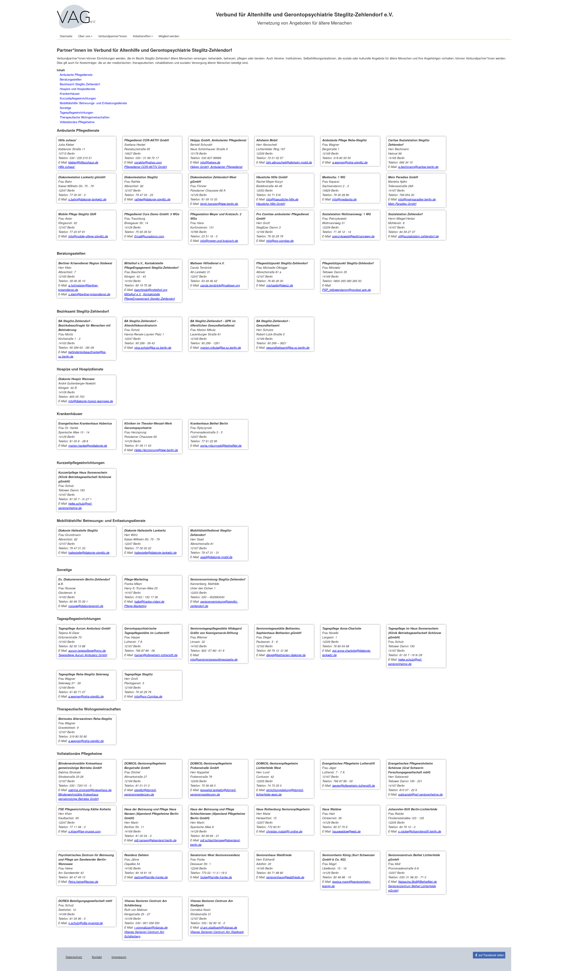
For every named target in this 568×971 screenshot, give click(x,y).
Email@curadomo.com (149, 236)
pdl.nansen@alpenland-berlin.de (155, 840)
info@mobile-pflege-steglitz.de (88, 236)
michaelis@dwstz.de (279, 285)
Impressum (119, 957)
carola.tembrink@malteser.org (220, 285)
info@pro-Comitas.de (148, 696)
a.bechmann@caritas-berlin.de (418, 167)
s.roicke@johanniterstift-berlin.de (419, 831)
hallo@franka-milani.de (149, 601)
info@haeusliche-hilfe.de (282, 199)
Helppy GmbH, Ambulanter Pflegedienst (216, 167)
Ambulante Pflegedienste (76, 74)
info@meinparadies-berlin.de (417, 199)
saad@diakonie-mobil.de (216, 557)
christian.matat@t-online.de (284, 831)
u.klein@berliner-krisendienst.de (89, 294)
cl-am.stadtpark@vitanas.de (218, 927)
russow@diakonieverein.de (85, 606)
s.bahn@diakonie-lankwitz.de (87, 199)
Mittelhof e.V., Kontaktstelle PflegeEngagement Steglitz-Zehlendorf (149, 296)
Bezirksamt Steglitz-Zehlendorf (80, 84)
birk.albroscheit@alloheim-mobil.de (289, 162)
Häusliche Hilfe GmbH (270, 203)
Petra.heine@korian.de (83, 881)
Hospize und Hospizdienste (77, 89)
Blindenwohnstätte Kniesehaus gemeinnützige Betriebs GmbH (78, 796)
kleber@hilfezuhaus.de (83, 162)
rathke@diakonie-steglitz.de (152, 199)
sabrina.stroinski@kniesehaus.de (90, 790)
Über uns (84, 36)
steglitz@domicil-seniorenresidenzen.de (140, 792)
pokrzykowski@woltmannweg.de (353, 236)
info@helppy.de (210, 162)
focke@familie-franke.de (216, 877)
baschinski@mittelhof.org (150, 290)
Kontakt (97, 957)
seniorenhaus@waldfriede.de (285, 877)
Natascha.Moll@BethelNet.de (417, 881)
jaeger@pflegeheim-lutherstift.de (353, 785)
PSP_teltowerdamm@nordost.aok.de (346, 290)
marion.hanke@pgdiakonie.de (87, 445)
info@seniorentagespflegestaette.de (214, 659)
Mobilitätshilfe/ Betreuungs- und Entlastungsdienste (93, 103)
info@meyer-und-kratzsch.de (219, 240)
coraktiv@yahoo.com (148, 162)
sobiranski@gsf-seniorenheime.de (420, 794)
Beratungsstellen (71, 79)
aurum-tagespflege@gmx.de (87, 650)
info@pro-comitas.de (280, 240)
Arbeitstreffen (142, 36)
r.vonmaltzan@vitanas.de (151, 927)
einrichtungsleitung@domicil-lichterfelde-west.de (280, 792)
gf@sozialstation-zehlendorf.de (418, 236)
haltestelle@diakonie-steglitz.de (88, 552)
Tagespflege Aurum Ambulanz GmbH (82, 655)
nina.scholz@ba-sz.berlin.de (152, 347)
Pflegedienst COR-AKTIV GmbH (145, 167)
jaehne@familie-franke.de (151, 877)
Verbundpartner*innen (112, 36)
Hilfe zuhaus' (66, 167)
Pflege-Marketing (135, 606)
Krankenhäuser (70, 93)
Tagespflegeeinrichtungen (76, 112)
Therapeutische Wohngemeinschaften (84, 117)
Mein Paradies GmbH (402, 203)
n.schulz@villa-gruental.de (85, 923)
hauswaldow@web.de (346, 831)
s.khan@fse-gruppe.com (84, 831)
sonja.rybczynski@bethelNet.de (221, 445)
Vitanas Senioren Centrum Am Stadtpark (217, 932)
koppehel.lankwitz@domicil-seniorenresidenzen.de (213, 792)
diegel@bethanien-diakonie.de (286, 655)
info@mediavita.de (344, 199)
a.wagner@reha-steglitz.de (350, 162)
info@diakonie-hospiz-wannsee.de (90, 401)
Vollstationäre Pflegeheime (77, 122)
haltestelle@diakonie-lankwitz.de (155, 552)
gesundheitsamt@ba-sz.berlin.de (287, 347)
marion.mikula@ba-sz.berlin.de (220, 347)
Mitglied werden (169, 36)
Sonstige (65, 108)
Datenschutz (74, 957)
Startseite (66, 36)
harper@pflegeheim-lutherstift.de (156, 655)
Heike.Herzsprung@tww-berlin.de (156, 450)
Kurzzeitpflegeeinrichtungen (78, 98)
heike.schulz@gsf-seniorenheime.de (75, 505)
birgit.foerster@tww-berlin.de (219, 203)
